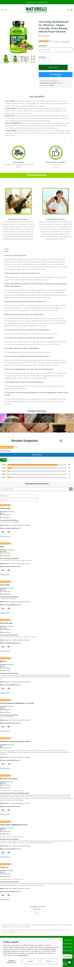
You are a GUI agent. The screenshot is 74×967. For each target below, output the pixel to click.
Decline (49, 961)
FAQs (6, 249)
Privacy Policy (22, 955)
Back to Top (37, 909)
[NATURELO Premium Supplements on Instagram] (64, 964)
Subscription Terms (65, 947)
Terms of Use (67, 944)
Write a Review (65, 41)
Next (37, 913)
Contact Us (68, 940)
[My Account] (67, 10)
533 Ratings (56, 41)
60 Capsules (45, 50)
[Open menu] (2, 10)
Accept (30, 961)
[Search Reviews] (71, 489)
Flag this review (5, 536)
